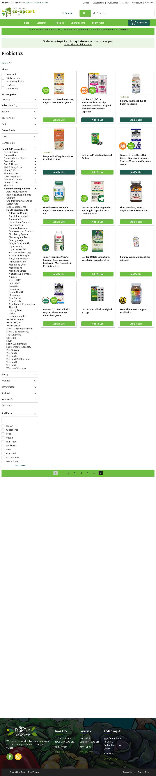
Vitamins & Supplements (77, 29)
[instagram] (18, 756)
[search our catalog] (94, 13)
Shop (30, 29)
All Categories (9, 94)
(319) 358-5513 (86, 751)
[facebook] (9, 756)
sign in (28, 3)
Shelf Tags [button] (7, 413)
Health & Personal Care (48, 29)
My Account (137, 3)
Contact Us (149, 3)
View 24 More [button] (19, 466)
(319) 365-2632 (111, 758)
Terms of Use (144, 772)
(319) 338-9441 (62, 751)
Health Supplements (104, 29)
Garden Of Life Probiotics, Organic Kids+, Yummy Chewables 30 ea (56, 312)
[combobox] (85, 13)
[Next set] (100, 473)
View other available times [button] (78, 44)
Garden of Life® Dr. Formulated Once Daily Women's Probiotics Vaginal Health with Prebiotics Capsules (96, 105)
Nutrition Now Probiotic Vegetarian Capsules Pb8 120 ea (58, 210)
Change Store (98, 3)
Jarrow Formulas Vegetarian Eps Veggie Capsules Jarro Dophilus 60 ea (96, 210)
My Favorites (112, 3)
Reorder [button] (69, 13)
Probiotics (123, 29)
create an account (41, 3)
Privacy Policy (128, 772)
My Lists (125, 3)
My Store (85, 3)
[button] (34, 99)
